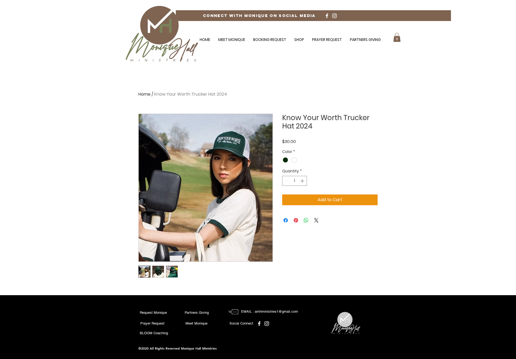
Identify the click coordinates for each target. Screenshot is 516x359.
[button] (397, 37)
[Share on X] (316, 220)
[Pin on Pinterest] (296, 220)
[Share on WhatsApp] (306, 220)
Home (144, 94)
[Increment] (302, 181)
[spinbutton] (294, 181)
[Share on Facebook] (285, 220)
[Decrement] (286, 181)
